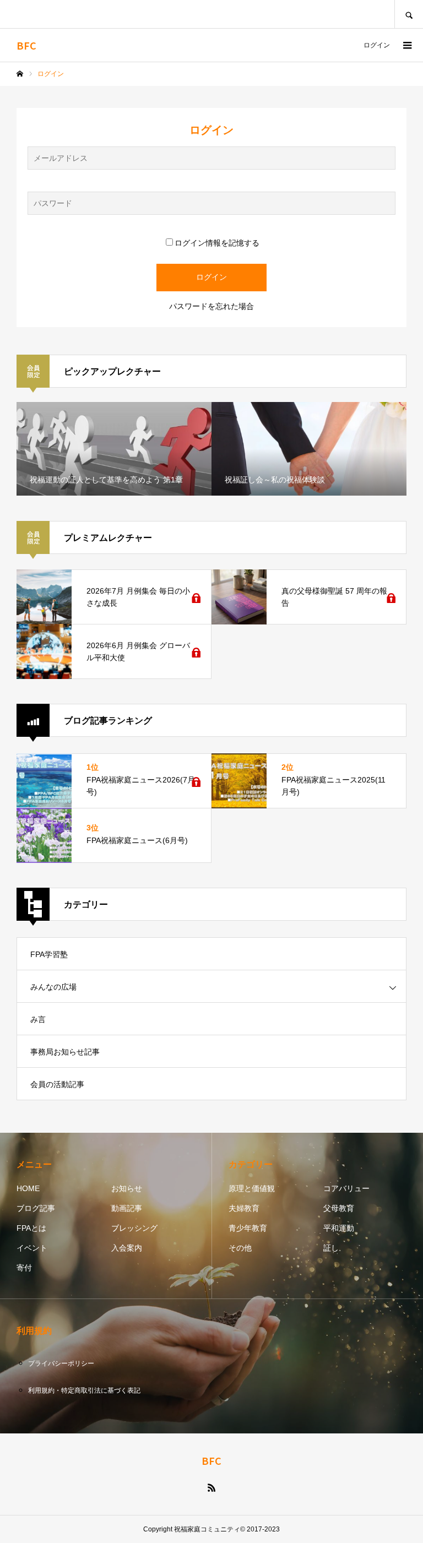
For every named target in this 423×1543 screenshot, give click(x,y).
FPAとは (31, 1228)
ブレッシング (134, 1228)
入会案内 (126, 1247)
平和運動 (338, 1228)
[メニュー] (406, 45)
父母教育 (338, 1208)
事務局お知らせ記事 (65, 1051)
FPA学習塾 (49, 954)
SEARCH (408, 14)
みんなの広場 (53, 986)
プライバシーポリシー (61, 1363)
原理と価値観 (252, 1188)
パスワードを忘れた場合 (211, 306)
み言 (38, 1019)
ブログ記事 (36, 1208)
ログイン (377, 45)
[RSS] (211, 1487)
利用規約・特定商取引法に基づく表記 (84, 1390)
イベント (32, 1247)
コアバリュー (346, 1188)
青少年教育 (248, 1228)
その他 (240, 1247)
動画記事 (126, 1208)
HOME (28, 1188)
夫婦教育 (244, 1208)
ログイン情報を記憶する (217, 242)
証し (331, 1247)
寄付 (24, 1267)
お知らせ (126, 1188)
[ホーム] (20, 74)
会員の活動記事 (57, 1084)
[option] (114, 449)
